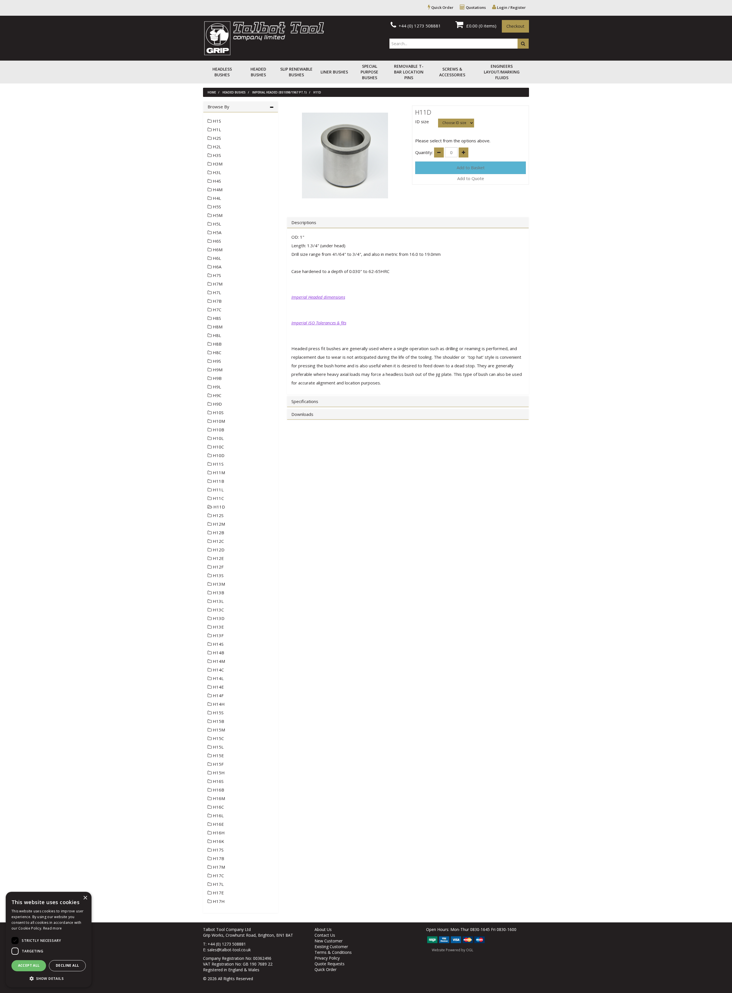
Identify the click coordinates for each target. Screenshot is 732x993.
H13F (218, 635)
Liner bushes (334, 72)
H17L (218, 884)
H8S (216, 318)
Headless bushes (222, 71)
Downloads (302, 414)
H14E (218, 687)
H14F (218, 695)
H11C (218, 498)
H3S (216, 155)
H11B (218, 481)
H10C (218, 447)
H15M (218, 730)
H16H (218, 833)
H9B (217, 378)
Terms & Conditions (333, 952)
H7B (217, 301)
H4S (216, 181)
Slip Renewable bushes (296, 71)
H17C (218, 875)
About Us (323, 929)
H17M (218, 867)
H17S (218, 850)
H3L (216, 172)
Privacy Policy (327, 958)
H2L (216, 146)
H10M (218, 421)
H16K (218, 841)
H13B (218, 592)
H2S (216, 138)
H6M (217, 249)
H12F (218, 567)
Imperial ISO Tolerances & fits (318, 323)
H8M (217, 327)
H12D (218, 550)
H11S (218, 464)
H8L (216, 335)
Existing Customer (331, 946)
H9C (216, 395)
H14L (218, 678)
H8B (217, 344)
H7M (217, 284)
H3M (217, 164)
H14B (218, 652)
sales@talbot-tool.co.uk (229, 949)
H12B (218, 532)
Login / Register (511, 7)
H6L (216, 258)
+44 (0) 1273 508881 (419, 26)
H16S (218, 781)
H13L (218, 601)
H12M (218, 524)
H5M (217, 215)
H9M (217, 369)
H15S (218, 712)
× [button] (85, 898)
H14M (218, 661)
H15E (218, 755)
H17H (218, 901)
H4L (216, 198)
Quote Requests (330, 963)
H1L (216, 129)
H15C (218, 738)
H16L (218, 815)
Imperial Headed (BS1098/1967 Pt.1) (279, 92)
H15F (218, 764)
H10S (218, 412)
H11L (218, 489)
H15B (218, 721)
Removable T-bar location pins (408, 71)
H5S (216, 207)
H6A (216, 267)
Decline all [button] (67, 965)
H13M (218, 584)
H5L (216, 224)
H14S (218, 644)
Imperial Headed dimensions (318, 297)
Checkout (515, 26)
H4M (217, 189)
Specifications (304, 401)
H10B (218, 429)
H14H (218, 704)
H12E (218, 558)
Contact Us (325, 935)
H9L (216, 387)
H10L (218, 438)
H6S (216, 241)
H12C (218, 541)
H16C (218, 807)
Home (212, 92)
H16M (218, 798)
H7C (216, 309)
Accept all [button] (29, 965)
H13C (218, 610)
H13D (218, 618)
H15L (218, 747)
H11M (218, 472)
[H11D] (345, 155)
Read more (52, 928)
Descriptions (303, 222)
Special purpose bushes (369, 71)
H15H (218, 772)
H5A (216, 232)
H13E (218, 627)
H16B (218, 790)
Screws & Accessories (452, 71)
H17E (218, 893)
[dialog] (49, 939)
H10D (218, 455)
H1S (216, 121)
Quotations (475, 7)
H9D (217, 404)
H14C (218, 670)
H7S (216, 275)
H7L (216, 292)
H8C (216, 352)
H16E (218, 824)
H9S (216, 361)
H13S (218, 575)
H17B (218, 858)
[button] (48, 978)
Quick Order (441, 7)
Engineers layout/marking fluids (502, 71)
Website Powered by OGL (452, 950)
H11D (317, 92)
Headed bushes (258, 71)
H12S (218, 515)
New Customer (329, 941)
